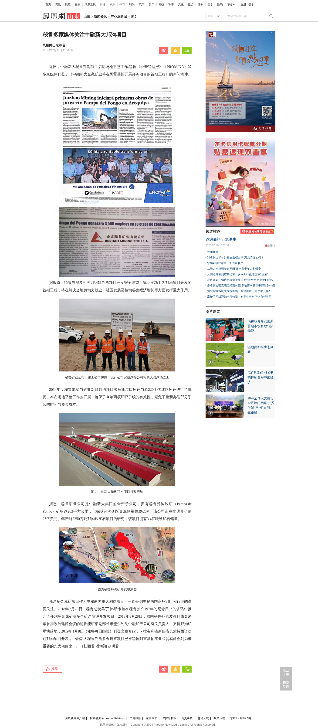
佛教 (200, 4)
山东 (87, 16)
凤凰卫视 (90, 4)
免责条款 (187, 718)
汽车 (142, 4)
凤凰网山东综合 (54, 45)
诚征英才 (151, 718)
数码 (220, 4)
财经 (102, 4)
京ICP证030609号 (240, 718)
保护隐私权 (169, 718)
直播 (77, 4)
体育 (122, 4)
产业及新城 (119, 16)
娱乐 (112, 4)
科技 (161, 4)
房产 (151, 4)
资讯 (58, 4)
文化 (181, 4)
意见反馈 (203, 718)
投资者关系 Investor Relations (107, 718)
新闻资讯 (100, 16)
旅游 (190, 4)
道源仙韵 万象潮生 (221, 239)
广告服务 (135, 718)
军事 (171, 4)
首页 (48, 4)
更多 (230, 4)
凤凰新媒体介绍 (75, 718)
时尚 (132, 4)
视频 (68, 4)
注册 (243, 4)
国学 (210, 4)
